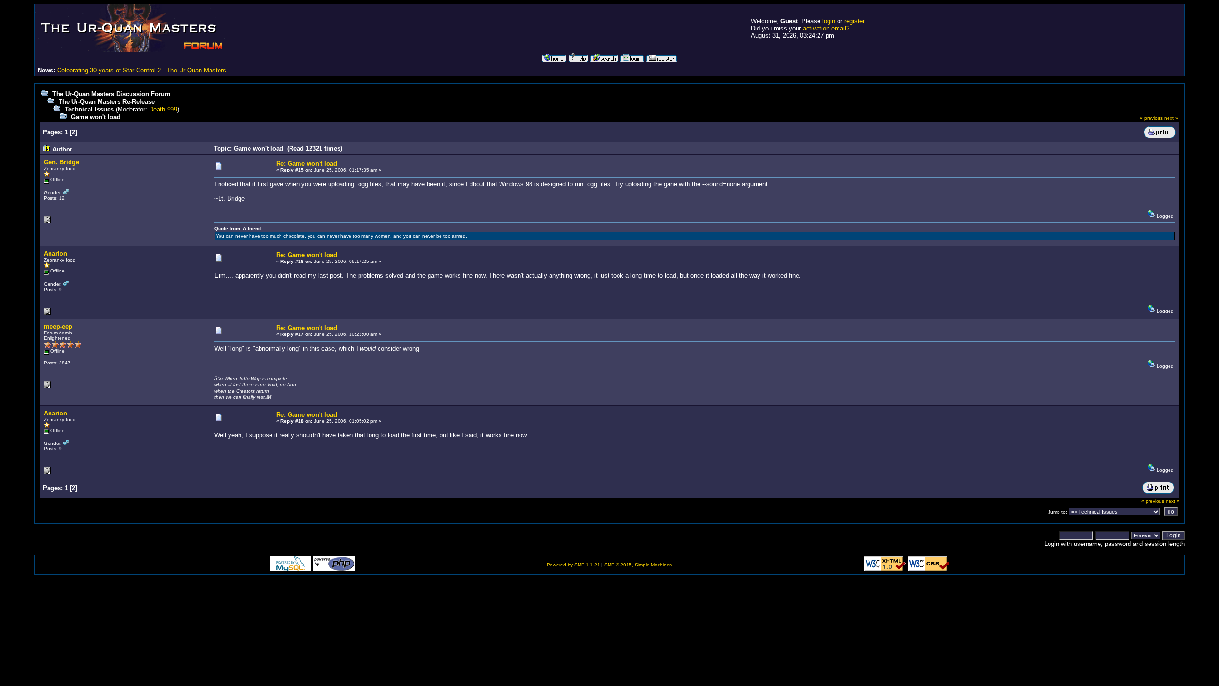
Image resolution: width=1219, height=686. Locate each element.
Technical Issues (89, 109)
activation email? (826, 28)
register (854, 21)
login (828, 21)
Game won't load (95, 117)
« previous (1151, 118)
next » (1171, 118)
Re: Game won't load (306, 163)
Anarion (55, 253)
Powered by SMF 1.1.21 (573, 564)
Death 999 (163, 109)
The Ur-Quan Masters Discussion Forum (111, 94)
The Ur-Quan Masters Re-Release (107, 101)
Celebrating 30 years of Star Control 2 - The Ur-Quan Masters (141, 70)
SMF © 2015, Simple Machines (638, 564)
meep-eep (58, 326)
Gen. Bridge (61, 162)
